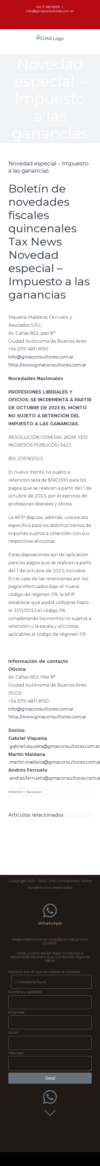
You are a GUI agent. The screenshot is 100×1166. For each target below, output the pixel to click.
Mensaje (16, 1053)
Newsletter (34, 792)
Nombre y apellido (25, 992)
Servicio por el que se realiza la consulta (44, 971)
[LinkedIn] (50, 20)
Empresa (16, 1012)
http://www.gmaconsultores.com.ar (47, 365)
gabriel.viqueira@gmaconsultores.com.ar (54, 746)
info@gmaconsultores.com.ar (50, 11)
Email (13, 1032)
